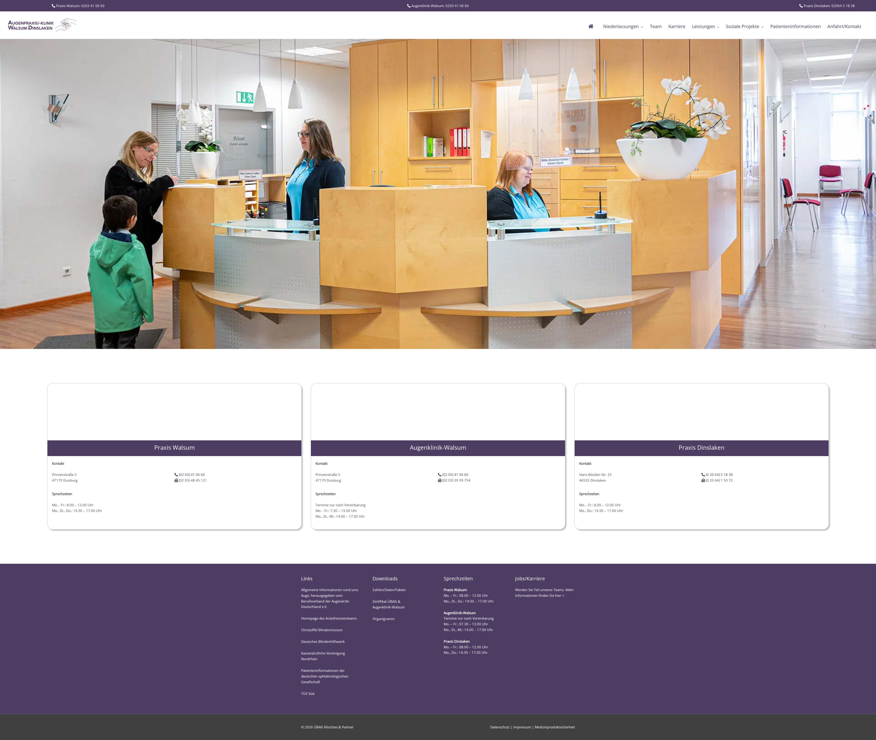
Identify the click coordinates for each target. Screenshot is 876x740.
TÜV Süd (307, 693)
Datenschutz (500, 727)
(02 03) (191, 474)
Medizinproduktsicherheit (555, 727)
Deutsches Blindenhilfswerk (323, 641)
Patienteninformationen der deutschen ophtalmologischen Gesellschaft (324, 676)
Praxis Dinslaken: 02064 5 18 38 (829, 5)
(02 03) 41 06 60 (454, 474)
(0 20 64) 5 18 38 (719, 474)
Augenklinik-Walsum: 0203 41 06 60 (440, 5)
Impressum (522, 727)
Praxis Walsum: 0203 (79, 5)
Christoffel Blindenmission (322, 630)
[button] (641, 26)
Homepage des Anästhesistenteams (329, 618)
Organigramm (384, 618)
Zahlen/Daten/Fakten (389, 589)
